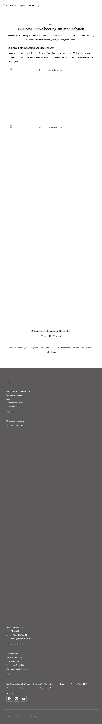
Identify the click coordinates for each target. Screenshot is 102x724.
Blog (51, 24)
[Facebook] (9, 699)
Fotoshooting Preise (14, 403)
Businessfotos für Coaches (17, 669)
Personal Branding (17, 348)
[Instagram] (16, 699)
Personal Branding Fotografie (40, 688)
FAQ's (8, 399)
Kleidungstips (64, 348)
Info (48, 352)
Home (53, 352)
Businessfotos (45, 348)
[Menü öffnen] (96, 6)
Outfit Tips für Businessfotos (18, 391)
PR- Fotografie (32, 348)
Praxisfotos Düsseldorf (15, 665)
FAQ (54, 348)
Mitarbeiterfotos (13, 661)
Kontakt (89, 348)
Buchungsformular (14, 395)
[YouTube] (24, 699)
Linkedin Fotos (77, 348)
